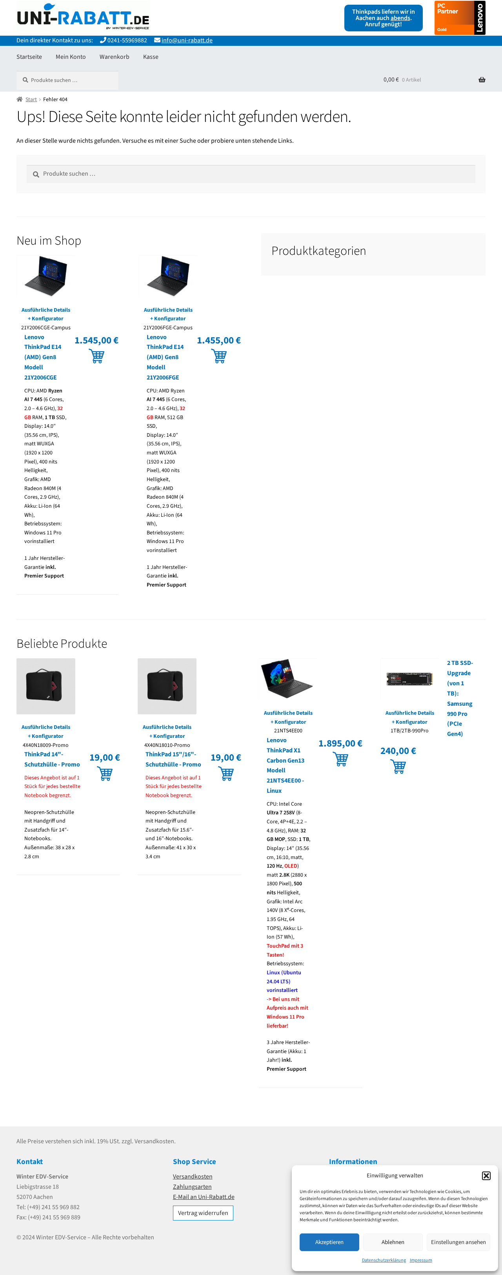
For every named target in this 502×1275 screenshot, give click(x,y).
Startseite (29, 57)
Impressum (421, 1260)
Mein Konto (71, 57)
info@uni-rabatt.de (187, 40)
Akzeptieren (329, 1242)
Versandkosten (193, 1176)
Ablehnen (393, 1242)
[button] (486, 1176)
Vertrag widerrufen (203, 1213)
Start (31, 100)
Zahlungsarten (192, 1186)
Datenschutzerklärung (384, 1260)
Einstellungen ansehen (458, 1242)
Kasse (150, 57)
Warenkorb (114, 57)
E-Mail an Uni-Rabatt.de (204, 1197)
